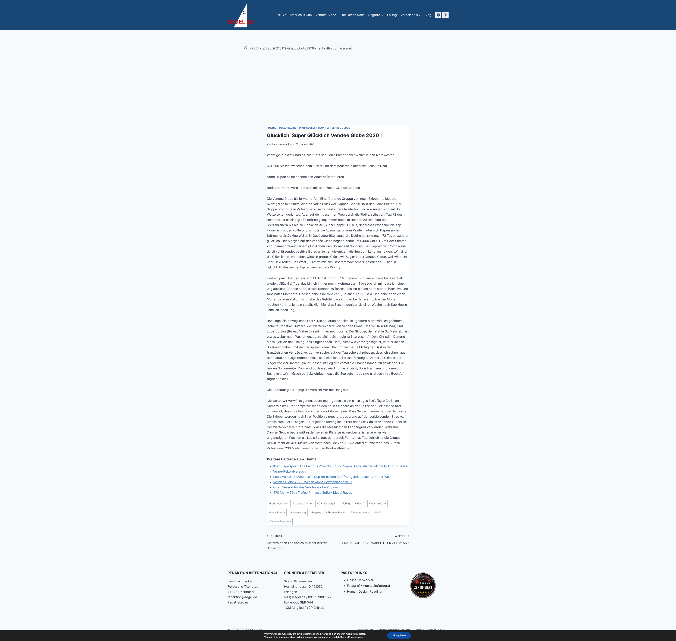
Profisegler (307, 128)
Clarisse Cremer (302, 503)
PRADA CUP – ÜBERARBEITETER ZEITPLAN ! (375, 540)
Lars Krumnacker (282, 144)
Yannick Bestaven (279, 521)
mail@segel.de (294, 597)
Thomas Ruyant (336, 512)
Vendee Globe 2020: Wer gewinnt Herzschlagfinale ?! (312, 482)
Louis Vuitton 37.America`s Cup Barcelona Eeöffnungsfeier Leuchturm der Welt (332, 477)
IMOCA (359, 503)
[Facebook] (438, 15)
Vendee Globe (325, 15)
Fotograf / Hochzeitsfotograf (368, 585)
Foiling (392, 15)
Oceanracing (288, 128)
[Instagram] (445, 15)
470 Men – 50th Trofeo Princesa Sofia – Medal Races (312, 492)
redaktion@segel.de (242, 597)
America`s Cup (301, 15)
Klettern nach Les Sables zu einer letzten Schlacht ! (297, 542)
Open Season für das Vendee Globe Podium (305, 487)
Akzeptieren (399, 635)
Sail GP (281, 15)
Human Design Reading (364, 591)
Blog (428, 15)
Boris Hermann (277, 503)
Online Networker (360, 580)
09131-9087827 (319, 597)
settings (357, 637)
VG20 (378, 512)
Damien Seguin (326, 503)
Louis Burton (276, 512)
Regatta (323, 128)
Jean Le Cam (377, 503)
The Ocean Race (352, 15)
